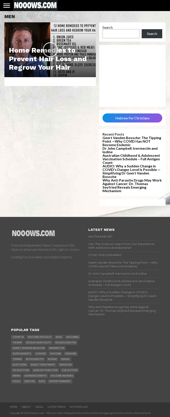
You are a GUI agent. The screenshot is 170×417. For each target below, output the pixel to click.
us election (21, 370)
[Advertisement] (132, 75)
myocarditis (35, 359)
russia (52, 359)
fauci (16, 381)
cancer (40, 353)
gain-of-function (45, 370)
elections (20, 364)
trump (17, 342)
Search (107, 27)
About (26, 406)
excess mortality (38, 342)
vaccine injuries (62, 375)
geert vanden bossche (29, 348)
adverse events (35, 375)
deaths (29, 381)
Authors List (79, 406)
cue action (69, 370)
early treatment (43, 364)
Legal (39, 406)
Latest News (56, 406)
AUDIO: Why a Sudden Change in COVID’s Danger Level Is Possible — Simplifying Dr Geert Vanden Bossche (131, 171)
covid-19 (18, 337)
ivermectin (56, 348)
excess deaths (65, 342)
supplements (22, 353)
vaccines (72, 337)
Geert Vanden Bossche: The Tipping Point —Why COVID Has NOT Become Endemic (131, 141)
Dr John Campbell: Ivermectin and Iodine (130, 150)
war (59, 337)
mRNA (16, 375)
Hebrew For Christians (132, 118)
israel (65, 359)
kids (42, 381)
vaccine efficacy (40, 337)
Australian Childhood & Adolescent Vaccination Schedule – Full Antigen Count (131, 159)
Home (13, 406)
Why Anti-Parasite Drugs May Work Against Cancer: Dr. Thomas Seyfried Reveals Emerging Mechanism (132, 185)
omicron (65, 364)
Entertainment (60, 381)
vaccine (55, 353)
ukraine (70, 353)
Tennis (17, 359)
